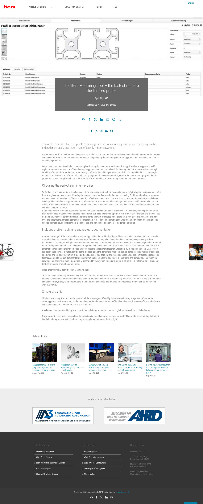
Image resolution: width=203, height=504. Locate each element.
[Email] (111, 131)
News (100, 105)
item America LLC (122, 492)
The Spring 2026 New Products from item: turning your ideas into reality (130, 352)
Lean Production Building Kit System (50, 463)
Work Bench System (44, 457)
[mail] (107, 119)
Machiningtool (89, 474)
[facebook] (89, 119)
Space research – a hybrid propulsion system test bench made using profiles (44, 352)
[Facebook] (91, 131)
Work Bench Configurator (94, 457)
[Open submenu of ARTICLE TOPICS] (54, 7)
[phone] (119, 119)
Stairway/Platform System (94, 468)
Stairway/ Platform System (47, 474)
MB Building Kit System (45, 451)
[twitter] (95, 119)
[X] (96, 131)
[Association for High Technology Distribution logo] (62, 408)
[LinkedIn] (106, 131)
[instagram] (113, 119)
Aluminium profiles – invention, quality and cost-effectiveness (73, 352)
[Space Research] (9, 6)
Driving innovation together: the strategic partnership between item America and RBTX (158, 352)
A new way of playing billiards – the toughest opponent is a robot (101, 352)
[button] (116, 7)
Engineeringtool (90, 451)
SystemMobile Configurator (95, 463)
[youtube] (83, 119)
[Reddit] (101, 131)
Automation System (44, 468)
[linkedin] (101, 119)
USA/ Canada (110, 105)
